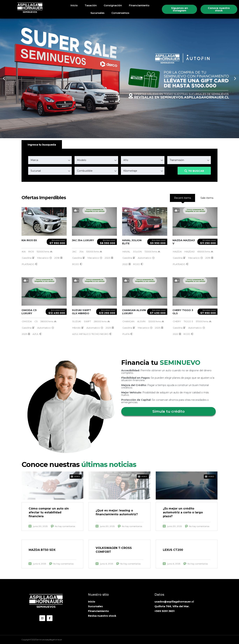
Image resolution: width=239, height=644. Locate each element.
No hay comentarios (65, 526)
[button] (4, 78)
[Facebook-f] (49, 618)
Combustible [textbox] (85, 170)
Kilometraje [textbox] (130, 170)
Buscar (196, 171)
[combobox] (50, 160)
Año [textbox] (125, 160)
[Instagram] (42, 618)
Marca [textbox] (34, 160)
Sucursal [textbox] (36, 170)
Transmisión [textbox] (177, 160)
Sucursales (97, 13)
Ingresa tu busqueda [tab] (42, 144)
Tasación (91, 5)
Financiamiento (139, 5)
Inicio (74, 5)
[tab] (206, 198)
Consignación (113, 5)
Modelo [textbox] (81, 160)
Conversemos (120, 13)
